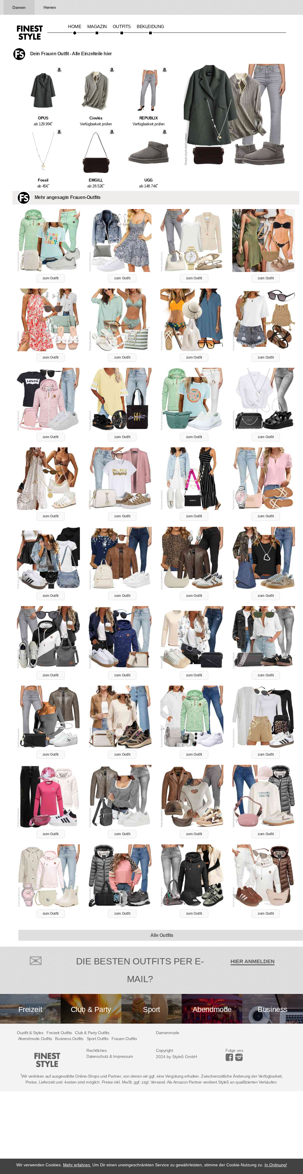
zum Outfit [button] (51, 278)
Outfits (122, 26)
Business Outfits (69, 1038)
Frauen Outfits (124, 1038)
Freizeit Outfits (59, 1032)
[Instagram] (230, 1059)
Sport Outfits (98, 1038)
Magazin (97, 26)
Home (74, 26)
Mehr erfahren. (77, 1164)
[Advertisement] (151, 1132)
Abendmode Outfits (35, 1038)
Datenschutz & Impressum (109, 1056)
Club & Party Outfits (92, 1032)
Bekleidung (150, 26)
